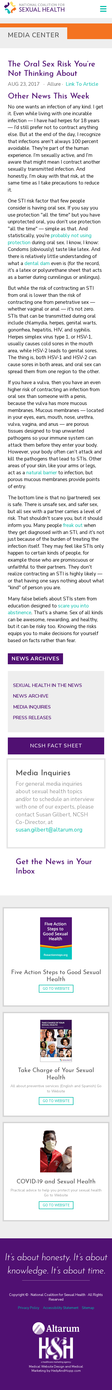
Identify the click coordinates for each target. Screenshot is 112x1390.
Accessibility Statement (61, 1308)
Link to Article (82, 84)
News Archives (35, 658)
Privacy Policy (28, 1308)
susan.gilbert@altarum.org (49, 829)
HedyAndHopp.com (66, 1371)
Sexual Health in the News (47, 685)
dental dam (37, 263)
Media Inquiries (32, 707)
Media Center (33, 35)
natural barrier (41, 472)
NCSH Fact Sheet (56, 745)
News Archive (30, 696)
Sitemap (88, 1308)
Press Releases (32, 718)
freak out (73, 525)
